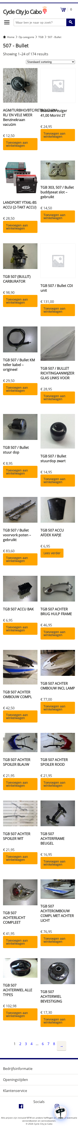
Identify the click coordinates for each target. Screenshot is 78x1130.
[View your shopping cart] (63, 11)
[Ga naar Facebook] (21, 1107)
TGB (41, 37)
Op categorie (26, 37)
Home (11, 37)
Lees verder (52, 553)
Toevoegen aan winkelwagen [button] (17, 144)
